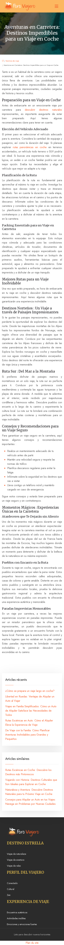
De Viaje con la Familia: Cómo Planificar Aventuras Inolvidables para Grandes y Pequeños (27, 734)
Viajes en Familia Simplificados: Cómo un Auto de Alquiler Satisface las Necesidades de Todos (30, 710)
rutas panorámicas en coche (30, 147)
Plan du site (32, 943)
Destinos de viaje (12, 61)
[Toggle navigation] (56, 6)
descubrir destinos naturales (43, 110)
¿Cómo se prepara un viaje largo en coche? (29, 691)
